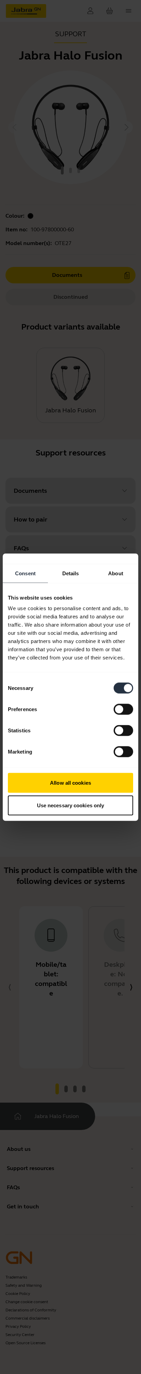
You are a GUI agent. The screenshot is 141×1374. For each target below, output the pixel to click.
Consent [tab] (25, 573)
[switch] (123, 709)
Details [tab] (70, 573)
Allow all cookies (70, 783)
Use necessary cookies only (70, 805)
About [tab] (115, 573)
